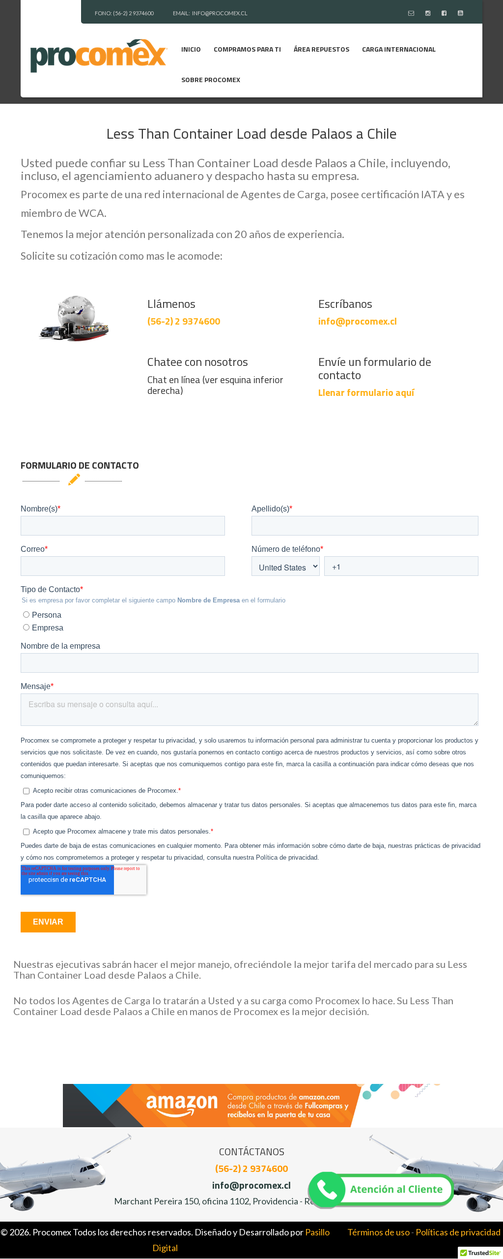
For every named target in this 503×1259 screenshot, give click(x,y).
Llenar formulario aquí (366, 392)
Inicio (191, 49)
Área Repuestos (321, 49)
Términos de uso (378, 1232)
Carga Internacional (399, 49)
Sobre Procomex (210, 79)
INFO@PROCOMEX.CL (220, 13)
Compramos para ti (247, 49)
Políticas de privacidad (458, 1232)
